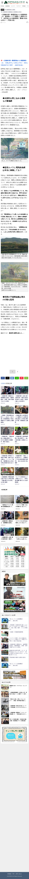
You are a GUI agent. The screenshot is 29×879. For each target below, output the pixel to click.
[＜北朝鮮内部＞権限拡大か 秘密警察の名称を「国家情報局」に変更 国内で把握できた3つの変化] (4, 646)
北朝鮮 (2, 9)
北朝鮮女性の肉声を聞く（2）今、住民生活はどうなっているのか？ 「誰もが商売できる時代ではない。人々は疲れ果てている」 (18, 652)
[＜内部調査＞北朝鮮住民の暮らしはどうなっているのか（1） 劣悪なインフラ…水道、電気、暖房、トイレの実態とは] (4, 627)
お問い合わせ (19, 873)
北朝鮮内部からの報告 (10, 9)
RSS (13, 873)
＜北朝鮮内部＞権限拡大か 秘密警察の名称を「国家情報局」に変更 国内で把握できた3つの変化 (18, 646)
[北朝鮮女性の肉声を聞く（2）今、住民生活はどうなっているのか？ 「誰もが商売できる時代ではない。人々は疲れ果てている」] (4, 652)
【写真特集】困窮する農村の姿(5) (17, 657)
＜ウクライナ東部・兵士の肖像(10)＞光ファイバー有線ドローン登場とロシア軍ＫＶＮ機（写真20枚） (18, 639)
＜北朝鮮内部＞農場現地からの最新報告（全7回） (12, 11)
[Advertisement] (14, 42)
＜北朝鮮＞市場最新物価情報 (16, 631)
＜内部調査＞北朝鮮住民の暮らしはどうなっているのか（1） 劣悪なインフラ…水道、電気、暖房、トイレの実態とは (18, 627)
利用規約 (9, 873)
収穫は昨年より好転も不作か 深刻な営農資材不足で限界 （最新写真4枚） (14, 63)
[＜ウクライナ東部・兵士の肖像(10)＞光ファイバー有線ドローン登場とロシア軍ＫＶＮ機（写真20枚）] (4, 640)
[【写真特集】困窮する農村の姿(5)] (4, 659)
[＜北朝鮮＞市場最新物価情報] (4, 634)
